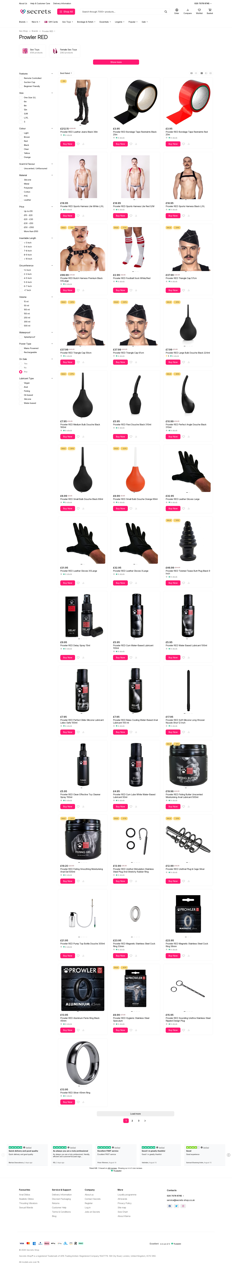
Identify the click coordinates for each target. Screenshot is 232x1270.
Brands (22, 22)
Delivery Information (62, 3)
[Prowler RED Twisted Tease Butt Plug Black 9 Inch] (188, 541)
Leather (27, 200)
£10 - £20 (28, 215)
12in (25, 109)
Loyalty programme (127, 1194)
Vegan (27, 383)
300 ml (27, 321)
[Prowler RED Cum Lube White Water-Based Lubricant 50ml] (135, 764)
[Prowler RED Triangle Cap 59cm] (82, 323)
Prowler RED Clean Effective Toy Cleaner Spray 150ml (80, 795)
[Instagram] (183, 1206)
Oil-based (28, 395)
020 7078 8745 (201, 3)
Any (25, 371)
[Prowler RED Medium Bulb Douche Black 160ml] (82, 395)
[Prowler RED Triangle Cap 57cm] (188, 248)
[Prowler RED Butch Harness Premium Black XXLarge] (82, 248)
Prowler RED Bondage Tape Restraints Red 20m (187, 133)
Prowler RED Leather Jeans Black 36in (79, 131)
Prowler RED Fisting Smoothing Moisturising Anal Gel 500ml (81, 870)
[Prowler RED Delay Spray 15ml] (82, 615)
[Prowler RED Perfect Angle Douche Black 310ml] (188, 395)
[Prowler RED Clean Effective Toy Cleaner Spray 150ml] (82, 764)
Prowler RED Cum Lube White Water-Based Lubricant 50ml (134, 795)
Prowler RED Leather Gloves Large (183, 499)
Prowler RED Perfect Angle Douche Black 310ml (186, 426)
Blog (54, 1216)
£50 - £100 (29, 227)
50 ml (26, 305)
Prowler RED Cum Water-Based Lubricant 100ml (133, 646)
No (25, 367)
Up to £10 (28, 211)
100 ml (27, 309)
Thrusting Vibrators (28, 1203)
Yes (25, 363)
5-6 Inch (28, 247)
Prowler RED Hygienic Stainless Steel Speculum (131, 1019)
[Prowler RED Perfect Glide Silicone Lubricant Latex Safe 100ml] (82, 690)
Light (26, 133)
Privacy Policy (125, 1203)
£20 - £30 (28, 219)
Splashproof (29, 337)
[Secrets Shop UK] (36, 11)
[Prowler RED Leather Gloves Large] (188, 469)
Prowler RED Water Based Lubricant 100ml (186, 645)
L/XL (26, 118)
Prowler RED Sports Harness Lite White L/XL (82, 206)
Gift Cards (53, 22)
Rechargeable (30, 352)
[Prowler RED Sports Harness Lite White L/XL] (82, 176)
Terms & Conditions (61, 1211)
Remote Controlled (32, 78)
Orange (27, 157)
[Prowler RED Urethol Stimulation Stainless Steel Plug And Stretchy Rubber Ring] (135, 839)
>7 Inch (27, 290)
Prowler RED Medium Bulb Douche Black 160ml (80, 426)
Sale (144, 22)
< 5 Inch (27, 242)
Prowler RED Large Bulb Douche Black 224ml (188, 352)
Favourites (24, 1190)
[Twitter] (176, 1206)
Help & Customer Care (40, 3)
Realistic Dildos (26, 1199)
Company (90, 1190)
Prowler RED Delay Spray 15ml (75, 645)
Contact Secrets (93, 1199)
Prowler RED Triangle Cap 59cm (75, 352)
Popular (131, 22)
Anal (26, 387)
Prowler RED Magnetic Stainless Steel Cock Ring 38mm (187, 945)
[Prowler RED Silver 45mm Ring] (82, 1062)
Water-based (30, 403)
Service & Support (61, 1190)
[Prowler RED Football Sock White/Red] (135, 248)
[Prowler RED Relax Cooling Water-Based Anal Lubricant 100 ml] (135, 690)
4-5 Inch (28, 278)
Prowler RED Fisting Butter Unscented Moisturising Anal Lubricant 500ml (184, 795)
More (120, 1190)
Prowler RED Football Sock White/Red (131, 278)
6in (25, 101)
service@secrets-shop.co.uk (181, 1200)
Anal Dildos (24, 1194)
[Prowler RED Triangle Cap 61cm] (135, 323)
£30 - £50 (28, 223)
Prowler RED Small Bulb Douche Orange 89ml (135, 499)
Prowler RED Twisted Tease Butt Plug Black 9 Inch (188, 572)
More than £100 (31, 231)
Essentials (104, 22)
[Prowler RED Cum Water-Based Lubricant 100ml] (135, 615)
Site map (122, 1207)
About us (89, 1194)
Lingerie (118, 22)
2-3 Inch (28, 274)
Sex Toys (66, 22)
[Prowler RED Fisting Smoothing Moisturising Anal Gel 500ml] (82, 839)
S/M (26, 113)
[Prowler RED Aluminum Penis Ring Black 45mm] (82, 988)
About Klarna (124, 1216)
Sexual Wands (26, 1207)
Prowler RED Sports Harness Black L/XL (185, 206)
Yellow (27, 153)
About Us (23, 3)
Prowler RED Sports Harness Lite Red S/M (133, 206)
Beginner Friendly (32, 86)
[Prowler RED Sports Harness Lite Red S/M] (135, 176)
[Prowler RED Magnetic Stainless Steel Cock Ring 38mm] (188, 913)
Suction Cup (29, 82)
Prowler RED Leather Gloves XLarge (130, 570)
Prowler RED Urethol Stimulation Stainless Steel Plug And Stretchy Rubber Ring (133, 870)
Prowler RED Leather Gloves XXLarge (78, 570)
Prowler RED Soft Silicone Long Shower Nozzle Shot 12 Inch (185, 721)
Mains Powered (31, 348)
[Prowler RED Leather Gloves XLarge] (135, 541)
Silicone (27, 180)
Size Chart (123, 1211)
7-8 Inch (28, 251)
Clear (26, 149)
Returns (55, 1203)
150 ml (27, 313)
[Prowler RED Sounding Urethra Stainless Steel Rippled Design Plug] (188, 988)
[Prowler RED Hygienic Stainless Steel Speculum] (135, 988)
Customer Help (59, 1207)
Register (89, 1203)
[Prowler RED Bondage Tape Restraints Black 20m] (135, 102)
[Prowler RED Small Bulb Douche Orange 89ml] (135, 469)
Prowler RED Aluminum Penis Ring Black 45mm (79, 1019)
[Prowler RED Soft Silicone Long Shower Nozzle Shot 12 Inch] (188, 690)
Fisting (27, 391)
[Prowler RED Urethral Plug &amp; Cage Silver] (188, 839)
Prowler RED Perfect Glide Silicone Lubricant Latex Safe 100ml (82, 721)
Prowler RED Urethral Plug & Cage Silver (185, 869)
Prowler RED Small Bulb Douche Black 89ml (81, 499)
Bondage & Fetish (85, 22)
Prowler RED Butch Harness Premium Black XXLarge (81, 279)
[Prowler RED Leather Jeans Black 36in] (82, 102)
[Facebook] (170, 1206)
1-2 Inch (27, 270)
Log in (88, 1207)
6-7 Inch (28, 286)
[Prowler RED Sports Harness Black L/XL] (188, 176)
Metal (26, 184)
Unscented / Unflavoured (35, 168)
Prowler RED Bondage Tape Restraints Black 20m (135, 133)
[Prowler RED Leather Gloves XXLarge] (82, 541)
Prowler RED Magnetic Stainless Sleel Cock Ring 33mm (134, 945)
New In (35, 22)
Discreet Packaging (61, 1199)
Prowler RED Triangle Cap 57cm (181, 278)
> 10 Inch (28, 259)
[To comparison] (83, 143)
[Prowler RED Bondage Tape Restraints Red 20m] (188, 102)
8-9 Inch (28, 255)
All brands (122, 1199)
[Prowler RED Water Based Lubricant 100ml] (188, 615)
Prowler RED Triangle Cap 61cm (128, 352)
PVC (26, 196)
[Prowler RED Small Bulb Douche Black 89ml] (82, 469)
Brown (27, 137)
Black (26, 145)
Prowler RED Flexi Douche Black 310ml (132, 424)
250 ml (27, 317)
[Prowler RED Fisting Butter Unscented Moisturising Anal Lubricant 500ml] (188, 764)
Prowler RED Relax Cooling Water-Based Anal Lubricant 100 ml (135, 721)
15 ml (26, 301)
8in (25, 105)
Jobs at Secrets (92, 1211)
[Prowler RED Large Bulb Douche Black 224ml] (188, 323)
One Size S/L (30, 97)
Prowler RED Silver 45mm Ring (75, 1092)
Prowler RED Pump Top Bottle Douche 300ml (82, 943)
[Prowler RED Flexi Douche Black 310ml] (135, 395)
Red (26, 141)
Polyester (28, 188)
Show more (116, 62)
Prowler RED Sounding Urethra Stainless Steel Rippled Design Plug (188, 1019)
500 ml (27, 326)
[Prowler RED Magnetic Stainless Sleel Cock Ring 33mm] (135, 913)
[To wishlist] (78, 143)
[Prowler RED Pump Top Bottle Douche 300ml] (82, 913)
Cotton (27, 192)
